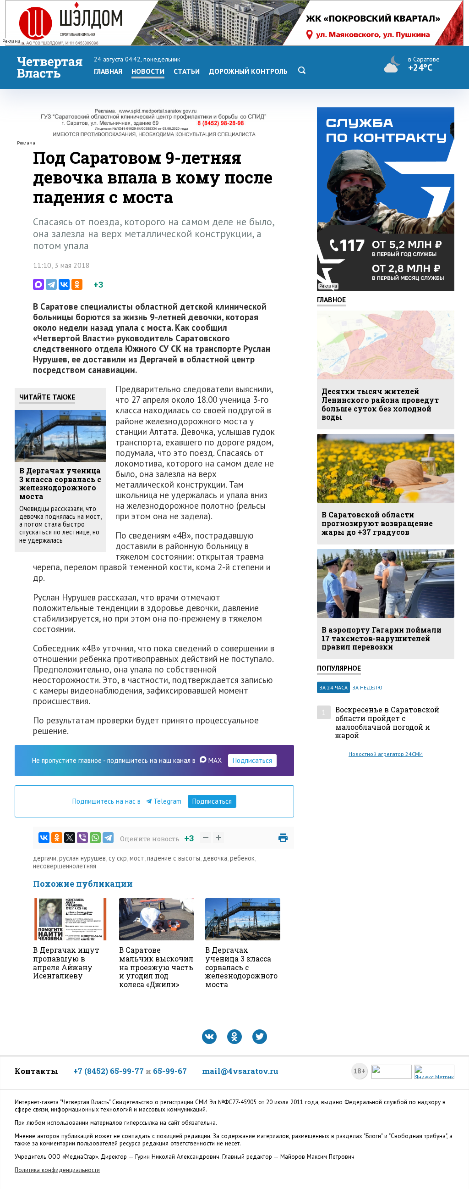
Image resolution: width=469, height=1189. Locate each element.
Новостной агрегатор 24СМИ (386, 753)
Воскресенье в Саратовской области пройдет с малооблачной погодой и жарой (387, 723)
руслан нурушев (82, 858)
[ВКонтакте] (64, 284)
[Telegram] (51, 284)
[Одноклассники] (76, 284)
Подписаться (252, 760)
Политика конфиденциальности (57, 1170)
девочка (215, 858)
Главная (108, 71)
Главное (331, 299)
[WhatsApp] (95, 837)
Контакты (36, 1071)
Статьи (187, 71)
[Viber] (82, 837)
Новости (147, 71)
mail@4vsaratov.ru (240, 1071)
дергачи (44, 858)
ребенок (242, 858)
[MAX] (38, 284)
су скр (118, 858)
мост (137, 858)
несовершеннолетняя (64, 865)
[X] (69, 837)
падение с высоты (173, 858)
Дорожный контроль (248, 71)
